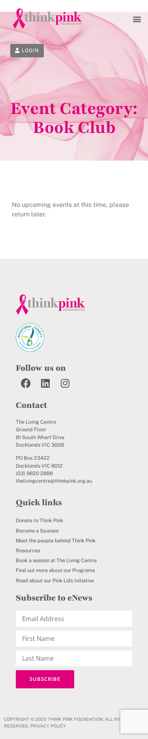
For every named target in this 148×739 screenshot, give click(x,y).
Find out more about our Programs (55, 570)
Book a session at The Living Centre (56, 560)
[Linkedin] (45, 383)
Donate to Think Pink (39, 520)
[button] (137, 18)
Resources (28, 550)
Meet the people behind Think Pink (56, 541)
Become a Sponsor (37, 531)
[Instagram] (65, 383)
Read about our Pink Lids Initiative (55, 581)
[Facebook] (26, 383)
